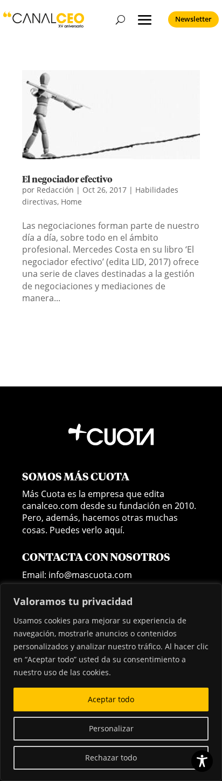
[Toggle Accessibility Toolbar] (202, 761)
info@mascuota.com (90, 575)
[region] (111, 682)
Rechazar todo (111, 757)
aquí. (114, 530)
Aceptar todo (111, 699)
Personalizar (111, 728)
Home (71, 201)
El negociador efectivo (67, 179)
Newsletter (193, 19)
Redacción (55, 190)
